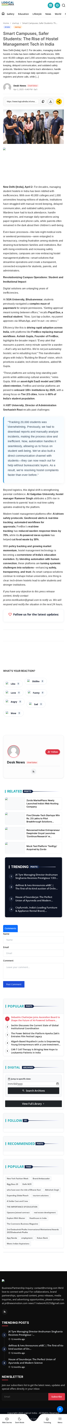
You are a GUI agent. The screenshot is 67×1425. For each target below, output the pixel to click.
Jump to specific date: (19, 1078)
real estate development (45, 1212)
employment (27, 1238)
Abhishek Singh (52, 1189)
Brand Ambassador (41, 1178)
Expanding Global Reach (18, 1195)
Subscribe (56, 1396)
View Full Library (33, 1103)
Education (23, 13)
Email (6, 947)
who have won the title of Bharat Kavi (24, 1189)
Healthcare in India (38, 1218)
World (58, 13)
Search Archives (33, 1090)
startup (15, 23)
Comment (8, 960)
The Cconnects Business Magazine (22, 1223)
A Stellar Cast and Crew (17, 1201)
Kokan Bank (42, 1238)
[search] (63, 5)
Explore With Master (16, 1218)
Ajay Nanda (12, 1238)
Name (6, 933)
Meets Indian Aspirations (18, 1243)
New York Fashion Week (17, 1178)
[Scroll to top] (60, 1409)
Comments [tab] (10, 928)
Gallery (10, 13)
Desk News (16, 762)
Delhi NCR (26, 1184)
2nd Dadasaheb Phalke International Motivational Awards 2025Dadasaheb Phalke (33, 1231)
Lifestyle (37, 13)
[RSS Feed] (33, 771)
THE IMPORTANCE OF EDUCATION (22, 1206)
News (48, 13)
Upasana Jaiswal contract (18, 1212)
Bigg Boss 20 (12, 1184)
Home (6, 23)
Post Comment (13, 984)
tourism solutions (41, 1195)
